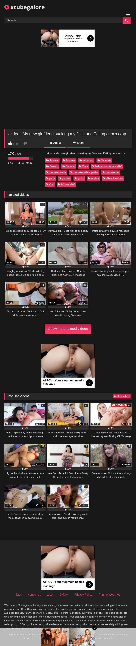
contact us (34, 594)
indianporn (88, 160)
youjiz (52, 178)
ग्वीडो (51, 184)
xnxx (50, 594)
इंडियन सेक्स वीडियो (114, 178)
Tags (19, 594)
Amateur (54, 160)
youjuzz (66, 178)
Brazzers (70, 160)
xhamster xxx (112, 172)
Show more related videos (68, 329)
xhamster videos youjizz (85, 172)
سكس (80, 178)
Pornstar (70, 166)
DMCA (64, 594)
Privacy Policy (83, 594)
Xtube (85, 166)
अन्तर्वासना (95, 178)
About (57, 142)
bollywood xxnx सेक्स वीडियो (108, 166)
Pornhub (54, 166)
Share (80, 142)
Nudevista (106, 160)
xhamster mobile (57, 172)
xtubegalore (27, 7)
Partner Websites (109, 594)
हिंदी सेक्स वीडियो (68, 184)
